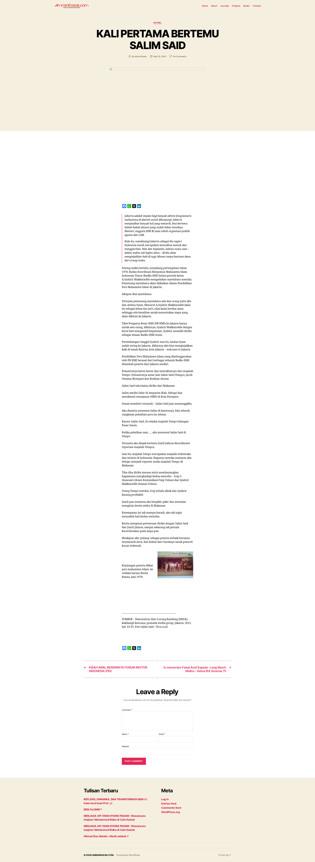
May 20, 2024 (160, 56)
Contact (257, 6)
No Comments (179, 56)
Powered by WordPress (128, 855)
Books (246, 6)
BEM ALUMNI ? (93, 809)
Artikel (157, 23)
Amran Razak (141, 56)
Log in (165, 799)
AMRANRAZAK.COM (102, 855)
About (214, 6)
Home (205, 6)
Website (125, 746)
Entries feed (168, 803)
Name (125, 734)
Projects (236, 6)
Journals (224, 6)
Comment (127, 710)
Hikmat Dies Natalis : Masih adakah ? (106, 836)
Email (162, 734)
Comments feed (171, 807)
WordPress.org (170, 812)
